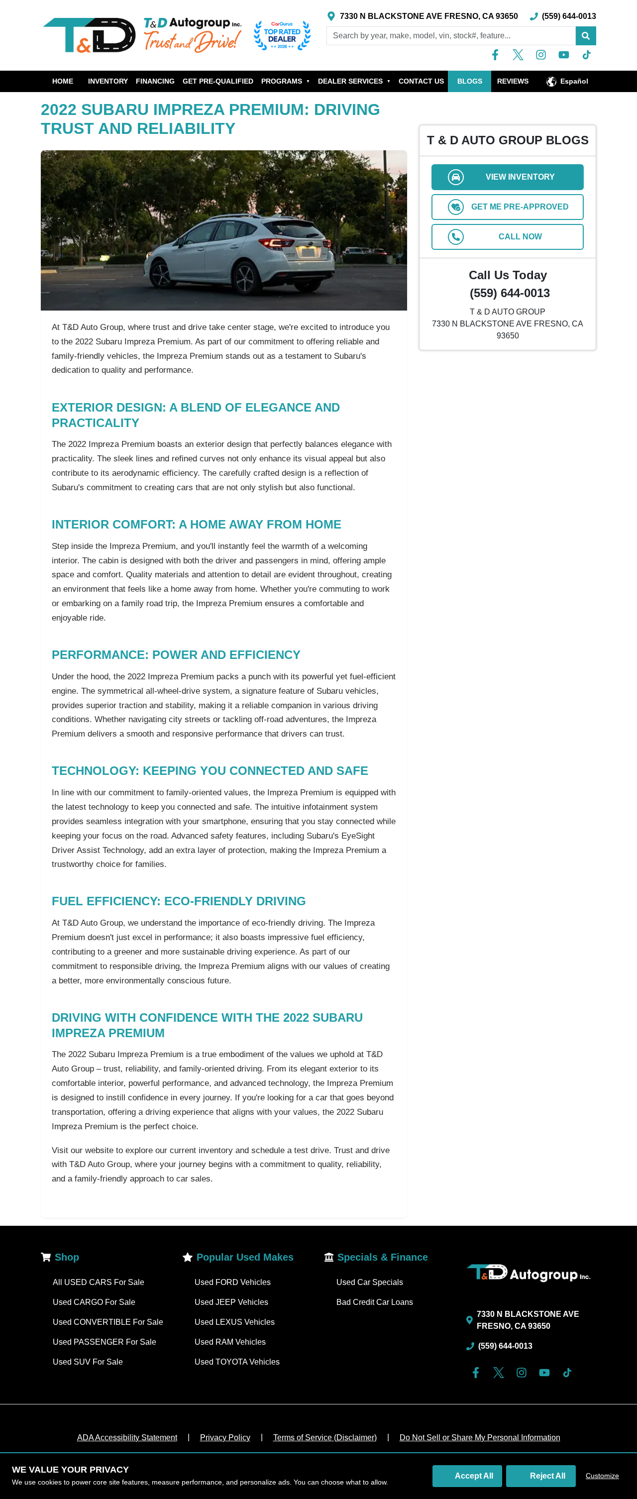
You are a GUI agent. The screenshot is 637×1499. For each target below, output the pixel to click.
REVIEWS (513, 81)
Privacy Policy (225, 1437)
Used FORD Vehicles (233, 1282)
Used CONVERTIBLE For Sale (108, 1322)
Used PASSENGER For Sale (104, 1342)
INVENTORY (108, 81)
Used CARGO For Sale (94, 1302)
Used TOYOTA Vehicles (237, 1362)
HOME (62, 81)
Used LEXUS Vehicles (235, 1322)
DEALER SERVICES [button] (354, 81)
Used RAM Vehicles (230, 1342)
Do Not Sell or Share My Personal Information (480, 1437)
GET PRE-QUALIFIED (218, 81)
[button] (585, 35)
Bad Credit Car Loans (374, 1302)
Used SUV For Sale (88, 1362)
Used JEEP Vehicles (231, 1302)
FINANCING (155, 81)
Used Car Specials (369, 1282)
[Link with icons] (497, 54)
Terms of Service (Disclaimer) (325, 1437)
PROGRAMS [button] (285, 81)
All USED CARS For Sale (98, 1282)
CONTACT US (421, 81)
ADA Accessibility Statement (127, 1437)
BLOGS (469, 81)
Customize (602, 1476)
